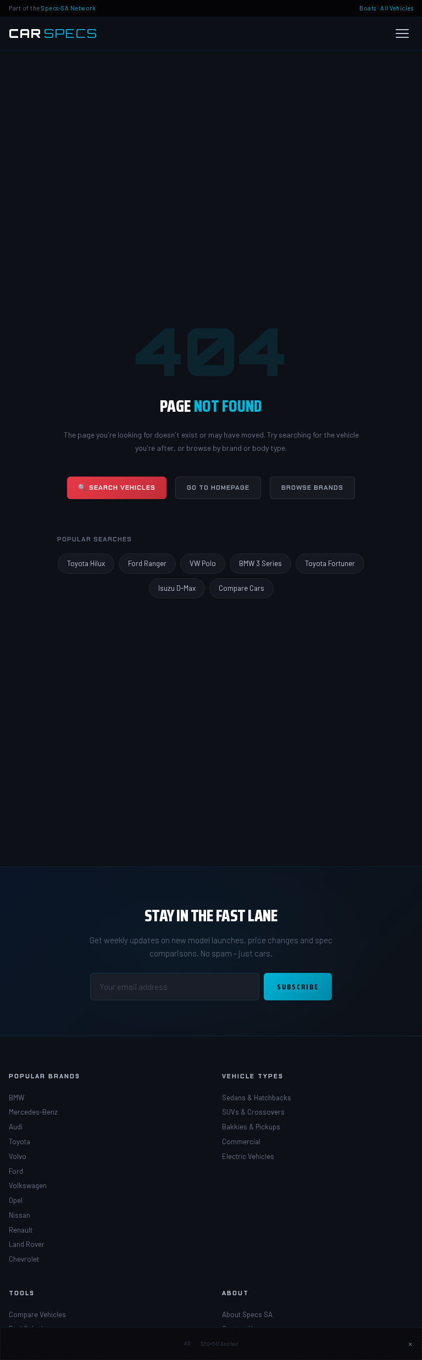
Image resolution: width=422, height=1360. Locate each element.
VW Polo (203, 563)
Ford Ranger (147, 563)
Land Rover (27, 1244)
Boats (367, 8)
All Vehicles (396, 8)
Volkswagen (28, 1185)
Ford (16, 1171)
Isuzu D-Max (177, 588)
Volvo (17, 1156)
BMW (16, 1097)
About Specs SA (247, 1314)
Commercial (241, 1141)
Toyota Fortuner (330, 563)
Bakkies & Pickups (251, 1126)
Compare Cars (241, 588)
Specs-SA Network (68, 8)
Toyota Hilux (86, 563)
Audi (16, 1126)
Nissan (19, 1215)
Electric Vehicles (248, 1156)
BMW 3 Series (260, 563)
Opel (16, 1200)
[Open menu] (402, 33)
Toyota (19, 1141)
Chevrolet (24, 1259)
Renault (20, 1229)
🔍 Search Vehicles (117, 487)
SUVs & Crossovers (253, 1111)
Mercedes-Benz (33, 1111)
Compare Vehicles (37, 1314)
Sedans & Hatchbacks (256, 1097)
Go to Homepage (218, 487)
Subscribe (298, 987)
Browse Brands (312, 487)
